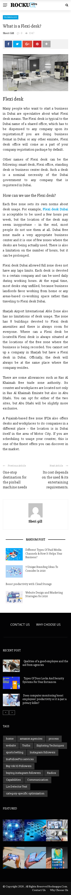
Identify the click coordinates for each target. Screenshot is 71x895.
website (11, 745)
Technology (10, 17)
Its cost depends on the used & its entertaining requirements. (55, 480)
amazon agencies (31, 738)
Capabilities (13, 779)
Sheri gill (8, 33)
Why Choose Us (48, 624)
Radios (51, 773)
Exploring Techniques (50, 745)
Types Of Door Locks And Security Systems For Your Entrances (43, 680)
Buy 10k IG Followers (18, 766)
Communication (37, 779)
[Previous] (6, 712)
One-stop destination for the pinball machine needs (15, 480)
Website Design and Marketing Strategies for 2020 (44, 594)
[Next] (12, 712)
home (10, 738)
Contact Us (20, 624)
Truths (26, 745)
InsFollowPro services (20, 759)
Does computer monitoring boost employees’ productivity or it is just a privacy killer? (45, 699)
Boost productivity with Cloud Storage (29, 584)
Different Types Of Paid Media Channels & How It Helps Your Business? (43, 553)
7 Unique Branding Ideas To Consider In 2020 (41, 568)
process (54, 738)
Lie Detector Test (16, 786)
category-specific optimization (25, 793)
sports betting (14, 752)
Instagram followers (42, 752)
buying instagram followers (23, 773)
